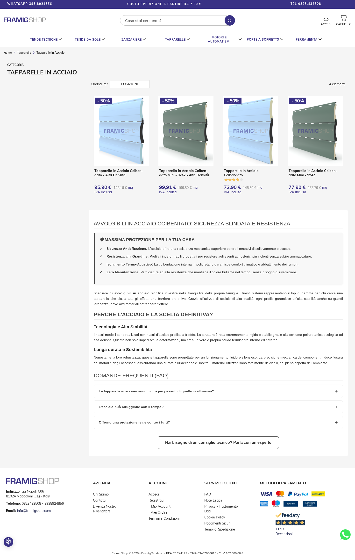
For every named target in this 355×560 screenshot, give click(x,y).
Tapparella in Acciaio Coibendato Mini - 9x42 (313, 173)
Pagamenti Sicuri (217, 523)
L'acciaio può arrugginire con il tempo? (131, 407)
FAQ (207, 494)
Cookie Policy (214, 517)
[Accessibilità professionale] (8, 542)
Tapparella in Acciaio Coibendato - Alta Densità (118, 173)
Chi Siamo (101, 494)
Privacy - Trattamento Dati (221, 508)
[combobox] (177, 20)
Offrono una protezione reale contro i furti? (134, 422)
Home (8, 52)
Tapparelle (24, 52)
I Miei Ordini (158, 512)
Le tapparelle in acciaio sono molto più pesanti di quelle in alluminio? (156, 391)
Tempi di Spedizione (219, 529)
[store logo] (25, 19)
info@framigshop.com (34, 511)
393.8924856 (40, 4)
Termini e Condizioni (164, 518)
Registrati (156, 500)
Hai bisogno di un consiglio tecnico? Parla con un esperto (218, 442)
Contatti (99, 500)
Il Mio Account (159, 506)
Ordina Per (99, 84)
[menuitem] (46, 39)
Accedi (154, 494)
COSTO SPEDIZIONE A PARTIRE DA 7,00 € (164, 4)
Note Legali (213, 500)
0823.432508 (309, 4)
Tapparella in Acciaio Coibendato (241, 173)
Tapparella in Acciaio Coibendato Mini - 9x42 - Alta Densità (184, 173)
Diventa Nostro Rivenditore (104, 508)
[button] (340, 4)
